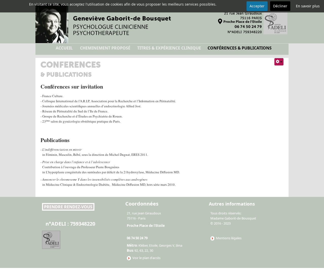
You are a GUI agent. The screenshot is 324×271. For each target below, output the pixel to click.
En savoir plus (308, 6)
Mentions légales (228, 238)
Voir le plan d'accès (145, 258)
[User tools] (279, 61)
